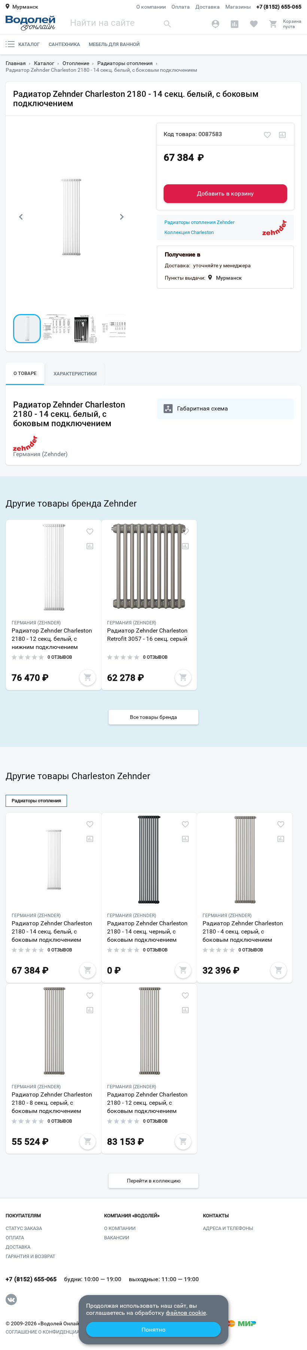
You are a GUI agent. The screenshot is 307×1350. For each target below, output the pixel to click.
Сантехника (64, 44)
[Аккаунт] (215, 24)
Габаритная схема (202, 408)
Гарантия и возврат (30, 1256)
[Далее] (121, 217)
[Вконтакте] (11, 1299)
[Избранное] (254, 24)
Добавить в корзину (225, 193)
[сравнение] (282, 135)
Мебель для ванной (114, 44)
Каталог (29, 44)
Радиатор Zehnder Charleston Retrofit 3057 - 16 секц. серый (147, 634)
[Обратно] (20, 217)
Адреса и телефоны (228, 1228)
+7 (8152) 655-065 (278, 7)
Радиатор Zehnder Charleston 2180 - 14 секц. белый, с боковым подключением (52, 931)
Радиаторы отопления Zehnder (199, 222)
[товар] (53, 567)
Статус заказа (24, 1228)
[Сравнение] (234, 24)
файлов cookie (186, 1312)
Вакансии (116, 1237)
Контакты (216, 1215)
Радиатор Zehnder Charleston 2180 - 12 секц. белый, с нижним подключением (52, 639)
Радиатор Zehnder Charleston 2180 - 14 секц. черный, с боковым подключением (147, 931)
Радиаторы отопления (36, 800)
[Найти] (167, 23)
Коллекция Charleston (189, 232)
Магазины (238, 7)
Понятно (153, 1329)
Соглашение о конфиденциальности (54, 1332)
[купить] (87, 677)
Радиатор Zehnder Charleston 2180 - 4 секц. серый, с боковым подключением (243, 931)
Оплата (180, 7)
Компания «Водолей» (131, 1215)
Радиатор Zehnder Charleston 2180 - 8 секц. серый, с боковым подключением (52, 1102)
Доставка (207, 7)
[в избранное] (267, 135)
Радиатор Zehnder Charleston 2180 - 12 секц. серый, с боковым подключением (147, 1102)
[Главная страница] (30, 23)
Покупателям (23, 1215)
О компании (151, 7)
